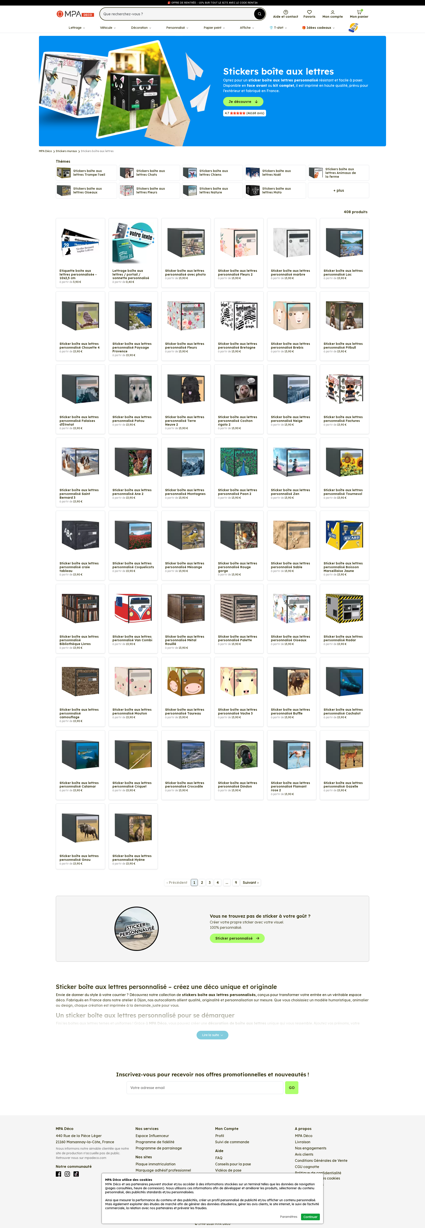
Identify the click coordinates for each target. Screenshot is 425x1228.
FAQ (218, 1158)
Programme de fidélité (154, 1142)
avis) (244, 113)
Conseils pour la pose (233, 1164)
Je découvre (240, 101)
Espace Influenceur (152, 1135)
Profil (219, 1135)
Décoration (140, 28)
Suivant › (251, 882)
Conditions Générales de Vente (321, 1160)
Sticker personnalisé (234, 938)
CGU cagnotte (307, 1166)
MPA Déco (303, 1135)
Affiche (245, 28)
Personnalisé (176, 28)
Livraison (302, 1142)
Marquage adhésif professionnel (163, 1170)
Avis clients (304, 1154)
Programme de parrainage (158, 1148)
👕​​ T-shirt (276, 28)
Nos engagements (310, 1148)
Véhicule (106, 28)
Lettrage (75, 28)
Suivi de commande (232, 1142)
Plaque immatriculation (155, 1164)
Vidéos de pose (228, 1170)
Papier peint (213, 28)
